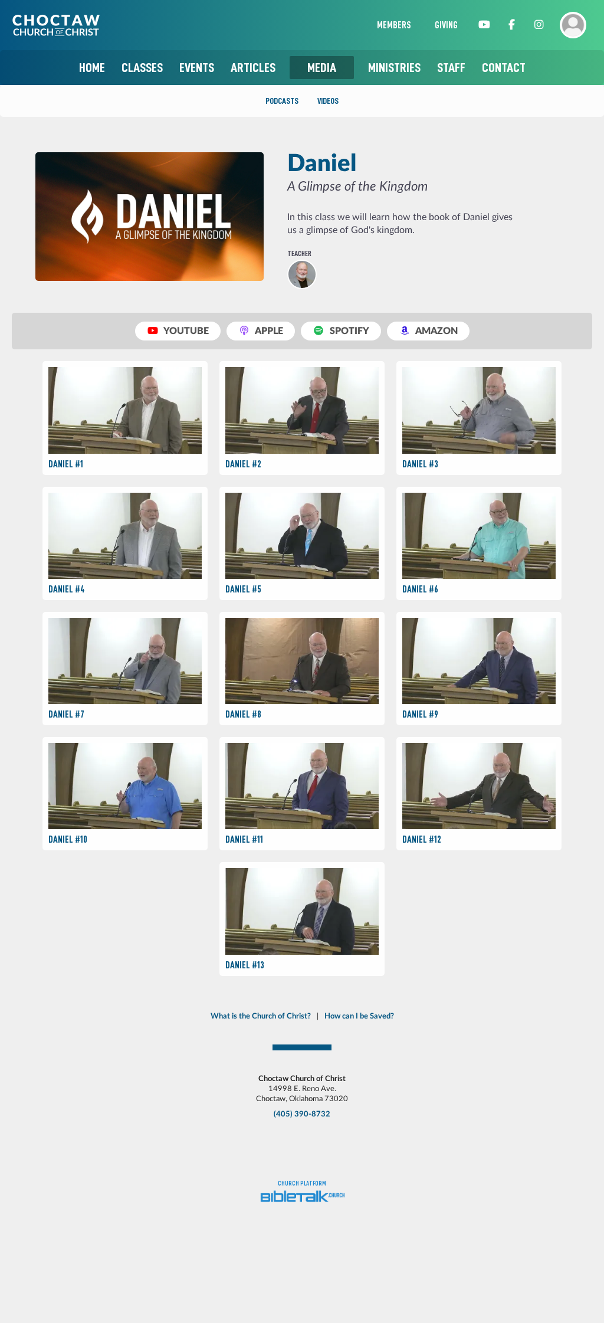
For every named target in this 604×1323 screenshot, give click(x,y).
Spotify (348, 331)
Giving (446, 25)
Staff (451, 67)
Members (394, 25)
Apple (268, 331)
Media (321, 67)
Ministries (394, 67)
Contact (504, 67)
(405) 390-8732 (302, 1114)
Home (92, 67)
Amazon (435, 331)
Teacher (299, 253)
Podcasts (281, 101)
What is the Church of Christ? (261, 1016)
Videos (328, 101)
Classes (142, 67)
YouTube (185, 331)
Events (196, 67)
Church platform (302, 1183)
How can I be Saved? (359, 1016)
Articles (253, 67)
